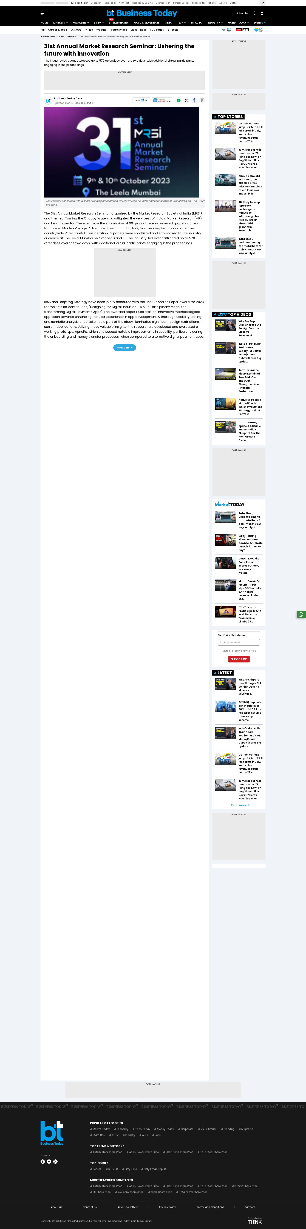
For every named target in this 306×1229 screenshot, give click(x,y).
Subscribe (242, 13)
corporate (71, 36)
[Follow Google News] (162, 100)
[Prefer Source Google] (141, 100)
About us (56, 1207)
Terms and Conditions (210, 1207)
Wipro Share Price (161, 1192)
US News (75, 30)
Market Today (101, 1129)
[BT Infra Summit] (226, 30)
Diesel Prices (138, 30)
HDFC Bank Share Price (179, 1152)
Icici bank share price (131, 1192)
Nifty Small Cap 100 (155, 1169)
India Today (110, 2)
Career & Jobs (57, 30)
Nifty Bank (131, 1169)
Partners (250, 1207)
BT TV (97, 22)
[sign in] (261, 13)
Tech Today (142, 1129)
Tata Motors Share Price (107, 1152)
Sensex (97, 1169)
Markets (59, 22)
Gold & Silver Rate (146, 22)
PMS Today (157, 30)
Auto (145, 1135)
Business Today (79, 2)
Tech (180, 22)
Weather (101, 30)
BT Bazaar (96, 2)
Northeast (124, 2)
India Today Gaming (142, 2)
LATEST (225, 672)
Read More (123, 347)
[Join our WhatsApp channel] (301, 617)
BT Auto (196, 22)
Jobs (158, 1135)
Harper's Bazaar (181, 2)
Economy (122, 1129)
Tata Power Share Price (193, 1192)
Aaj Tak (223, 2)
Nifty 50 (113, 1169)
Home (44, 22)
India (168, 22)
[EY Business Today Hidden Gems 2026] (258, 30)
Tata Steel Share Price (214, 1152)
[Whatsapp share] (178, 100)
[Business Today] (142, 13)
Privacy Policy (167, 1207)
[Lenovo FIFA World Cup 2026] (242, 30)
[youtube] (49, 1161)
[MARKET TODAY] (230, 505)
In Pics (89, 30)
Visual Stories (208, 1129)
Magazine (79, 22)
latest (61, 36)
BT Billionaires (119, 22)
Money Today (237, 22)
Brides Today (198, 2)
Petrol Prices (119, 30)
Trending (228, 1129)
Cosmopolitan (163, 2)
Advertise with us (127, 1207)
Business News (48, 36)
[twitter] (55, 1161)
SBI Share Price (102, 1192)
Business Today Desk (68, 98)
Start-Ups (99, 1135)
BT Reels (173, 30)
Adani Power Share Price (144, 1152)
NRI (43, 30)
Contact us (90, 1207)
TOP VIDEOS (239, 314)
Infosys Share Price (246, 1186)
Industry (214, 22)
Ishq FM (212, 2)
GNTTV (233, 2)
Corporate (187, 1129)
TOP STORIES (230, 116)
